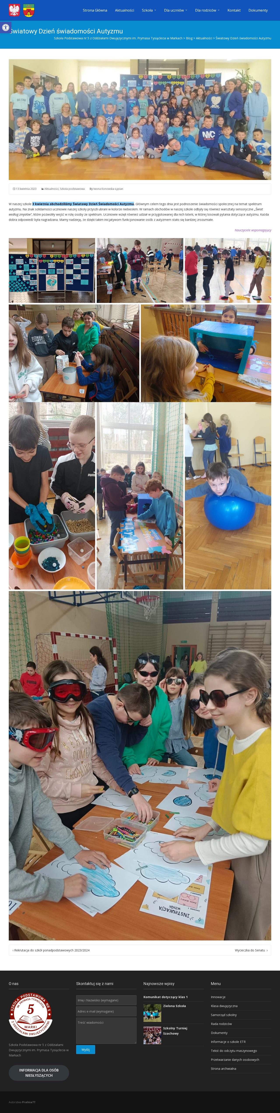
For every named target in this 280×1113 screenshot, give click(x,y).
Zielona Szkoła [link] (174, 1006)
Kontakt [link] (234, 10)
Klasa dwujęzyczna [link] (224, 1006)
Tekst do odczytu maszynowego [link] (234, 1051)
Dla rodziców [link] (205, 10)
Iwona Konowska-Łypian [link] (108, 189)
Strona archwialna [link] (223, 1068)
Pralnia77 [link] (28, 1102)
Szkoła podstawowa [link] (72, 189)
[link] (5, 27)
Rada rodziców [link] (221, 1024)
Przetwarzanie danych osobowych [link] (235, 1060)
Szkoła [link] (147, 10)
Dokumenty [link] (258, 10)
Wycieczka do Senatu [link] (251, 950)
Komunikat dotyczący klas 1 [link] (166, 997)
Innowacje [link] (218, 997)
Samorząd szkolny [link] (224, 1015)
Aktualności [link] (124, 10)
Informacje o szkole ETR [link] (228, 1042)
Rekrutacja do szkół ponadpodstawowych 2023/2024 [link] (50, 950)
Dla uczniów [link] (174, 10)
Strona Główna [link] (95, 10)
